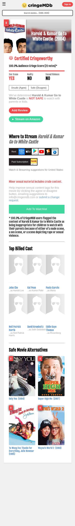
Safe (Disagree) (38, 87)
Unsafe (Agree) (18, 87)
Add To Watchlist (36, 209)
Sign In (67, 4)
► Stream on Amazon (26, 119)
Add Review (20, 110)
